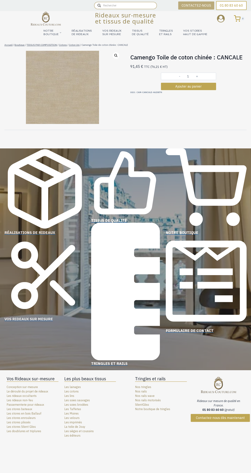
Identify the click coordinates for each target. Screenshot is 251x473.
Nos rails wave (145, 396)
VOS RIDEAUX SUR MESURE (112, 32)
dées (85, 404)
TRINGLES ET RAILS (166, 32)
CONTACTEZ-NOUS (196, 5)
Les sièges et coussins (79, 431)
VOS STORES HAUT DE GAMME (195, 32)
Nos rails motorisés (148, 400)
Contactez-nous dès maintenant (220, 418)
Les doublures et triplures (24, 431)
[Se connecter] (223, 18)
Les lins (69, 396)
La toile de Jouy (74, 426)
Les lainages (72, 387)
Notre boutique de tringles (152, 409)
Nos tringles (143, 387)
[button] (116, 55)
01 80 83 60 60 (231, 5)
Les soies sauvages (77, 400)
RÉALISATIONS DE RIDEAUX (82, 32)
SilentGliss (142, 404)
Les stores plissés (19, 422)
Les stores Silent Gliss (21, 426)
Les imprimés (73, 422)
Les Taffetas (72, 409)
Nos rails (141, 391)
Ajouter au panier (188, 86)
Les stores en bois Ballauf (24, 413)
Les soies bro (73, 404)
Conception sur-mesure (22, 387)
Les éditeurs (72, 435)
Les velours (72, 418)
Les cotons (71, 391)
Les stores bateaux (19, 409)
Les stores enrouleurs (21, 418)
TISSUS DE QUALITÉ (140, 32)
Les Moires (71, 413)
